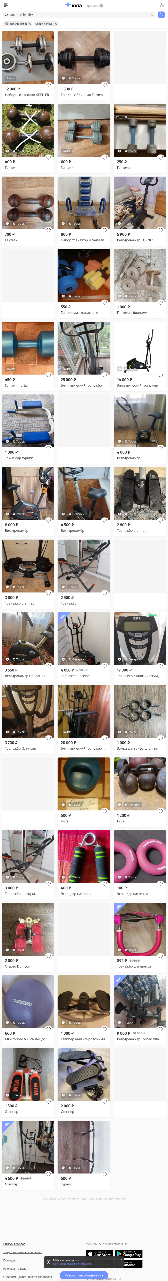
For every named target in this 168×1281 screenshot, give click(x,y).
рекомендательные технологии (73, 1263)
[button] (48, 85)
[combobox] (79, 15)
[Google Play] (129, 1254)
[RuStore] (129, 1264)
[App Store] (99, 1254)
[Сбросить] (151, 15)
